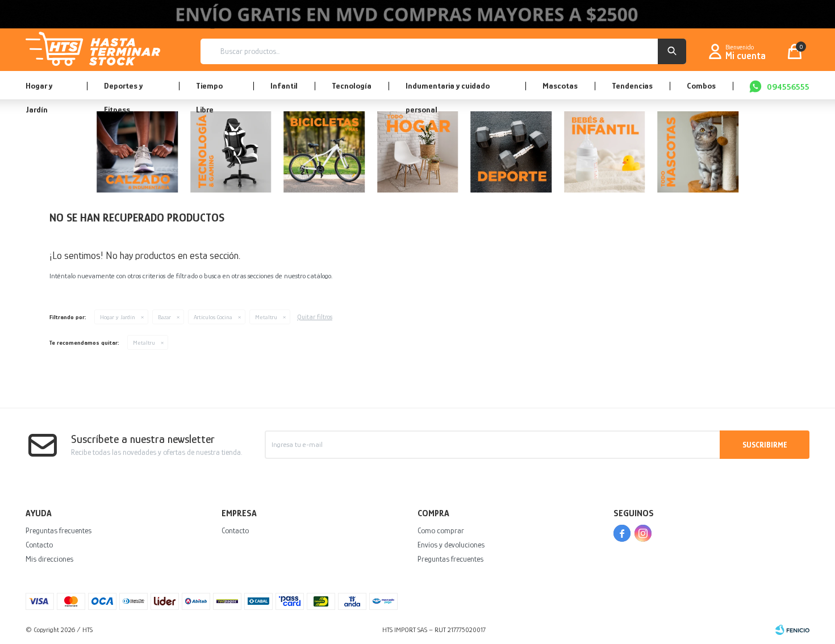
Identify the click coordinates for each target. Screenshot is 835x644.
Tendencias (632, 85)
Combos (701, 85)
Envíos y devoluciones (451, 544)
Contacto (39, 544)
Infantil (284, 85)
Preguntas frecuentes (58, 530)
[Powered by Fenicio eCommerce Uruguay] (792, 629)
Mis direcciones (49, 558)
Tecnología (351, 85)
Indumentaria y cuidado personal (448, 90)
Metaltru (266, 316)
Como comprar (441, 530)
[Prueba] (418, 154)
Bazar (164, 316)
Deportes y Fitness (123, 90)
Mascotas (560, 85)
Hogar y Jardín (39, 90)
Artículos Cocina (213, 316)
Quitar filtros (314, 317)
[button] (672, 51)
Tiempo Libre (209, 90)
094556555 (788, 86)
